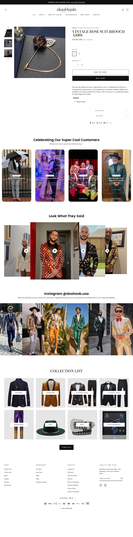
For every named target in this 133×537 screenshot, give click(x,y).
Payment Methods (73, 485)
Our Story (85, 15)
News (37, 479)
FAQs (37, 476)
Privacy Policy (72, 488)
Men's (42, 15)
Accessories (71, 15)
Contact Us (71, 469)
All (34, 15)
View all (66, 447)
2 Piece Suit (7, 472)
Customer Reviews (41, 482)
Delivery (70, 479)
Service (96, 15)
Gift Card (70, 472)
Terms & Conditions (73, 492)
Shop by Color (55, 15)
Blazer (6, 476)
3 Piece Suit (7, 469)
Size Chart (39, 472)
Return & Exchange (73, 482)
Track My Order (72, 476)
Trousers (6, 482)
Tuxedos (6, 479)
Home (74, 28)
